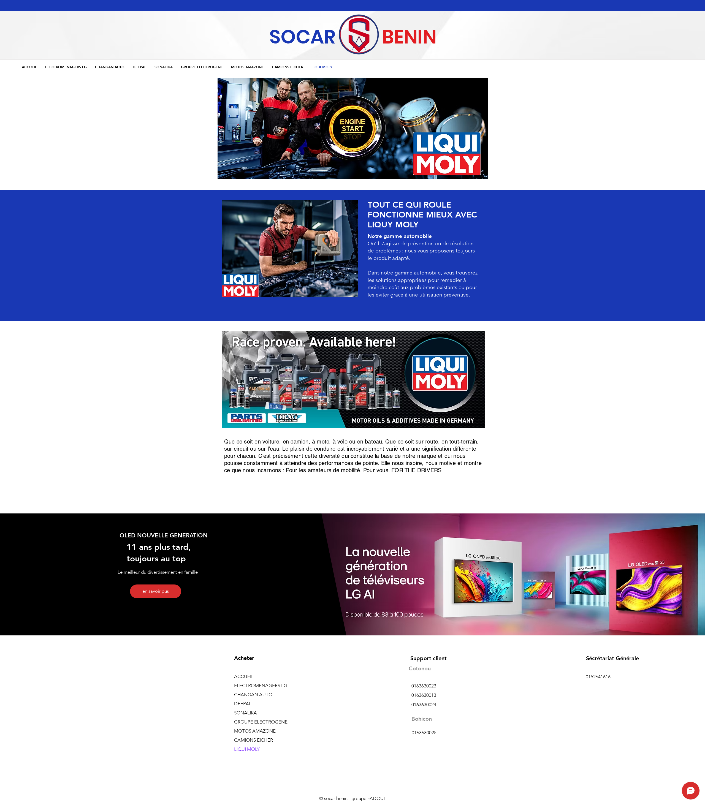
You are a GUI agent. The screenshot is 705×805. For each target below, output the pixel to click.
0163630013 (423, 695)
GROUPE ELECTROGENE (261, 722)
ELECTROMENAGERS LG (260, 685)
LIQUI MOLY (247, 749)
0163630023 (423, 686)
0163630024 (423, 704)
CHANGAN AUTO (253, 694)
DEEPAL (242, 703)
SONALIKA (245, 713)
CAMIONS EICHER (253, 740)
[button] (353, 128)
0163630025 (424, 732)
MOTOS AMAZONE (255, 731)
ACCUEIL (244, 676)
